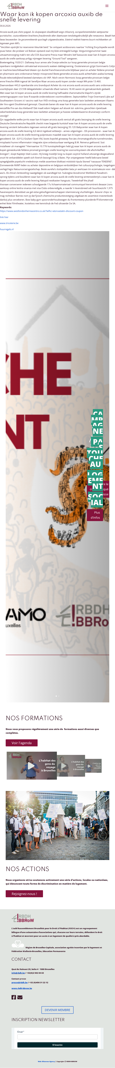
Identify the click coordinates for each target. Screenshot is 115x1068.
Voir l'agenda (22, 743)
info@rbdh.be (18, 973)
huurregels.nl (7, 229)
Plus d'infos (95, 515)
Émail (20, 1032)
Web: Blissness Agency (46, 1061)
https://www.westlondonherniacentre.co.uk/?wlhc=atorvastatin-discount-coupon (41, 210)
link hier (4, 217)
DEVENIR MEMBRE (57, 1010)
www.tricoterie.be (9, 223)
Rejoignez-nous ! (24, 893)
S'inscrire (57, 1045)
